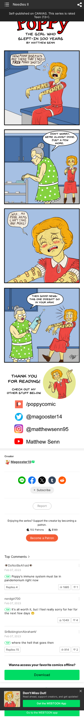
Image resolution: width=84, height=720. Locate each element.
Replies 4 (12, 587)
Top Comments (15, 556)
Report (42, 506)
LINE (22, 480)
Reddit (62, 480)
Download (42, 675)
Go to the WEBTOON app (42, 712)
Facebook (32, 480)
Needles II (21, 4)
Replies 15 (12, 649)
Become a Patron (42, 538)
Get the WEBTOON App (51, 703)
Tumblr (52, 480)
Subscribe (44, 490)
